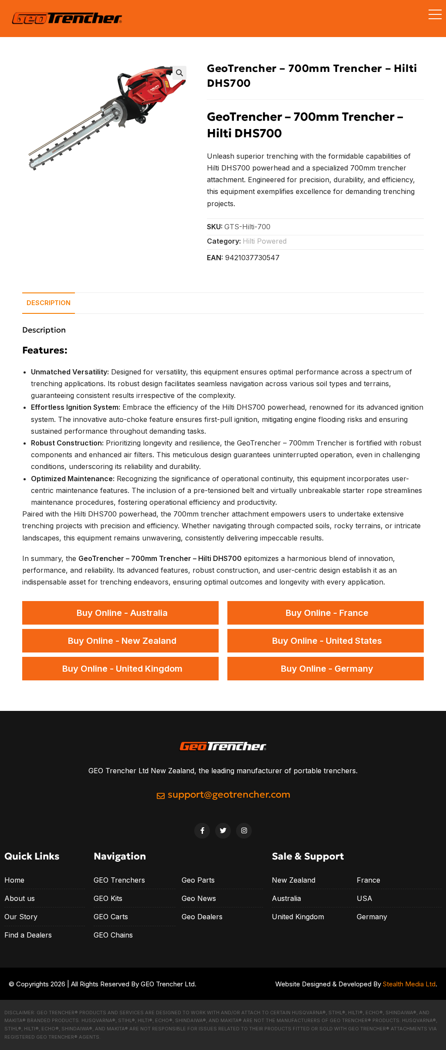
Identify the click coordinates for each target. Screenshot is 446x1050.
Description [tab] (49, 302)
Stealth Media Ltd (409, 984)
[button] (179, 73)
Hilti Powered (265, 241)
